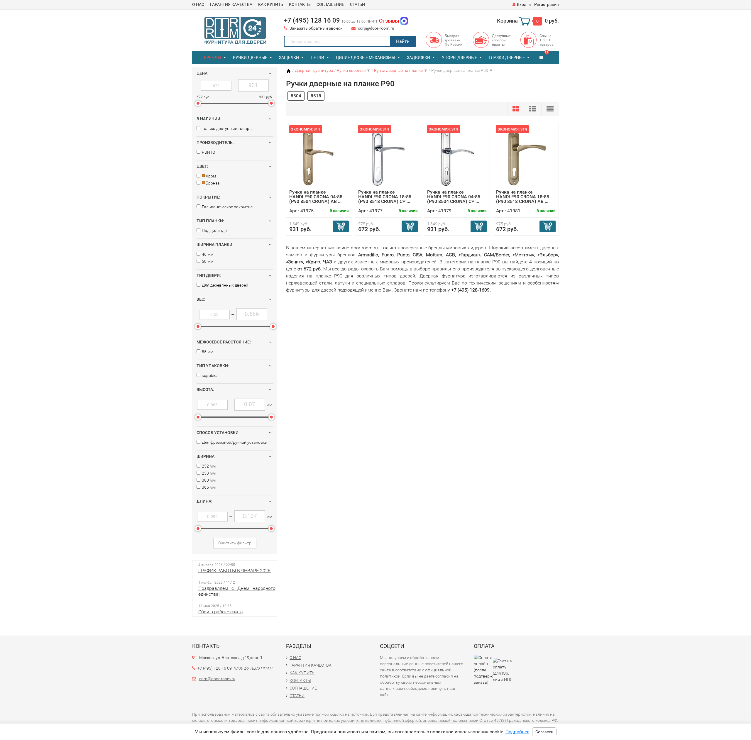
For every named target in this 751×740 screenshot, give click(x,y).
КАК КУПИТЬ (270, 4)
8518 (316, 96)
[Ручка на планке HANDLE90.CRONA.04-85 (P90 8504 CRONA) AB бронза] (319, 157)
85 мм (207, 351)
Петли (317, 57)
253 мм (209, 473)
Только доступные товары (227, 128)
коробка (210, 375)
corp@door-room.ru (376, 28)
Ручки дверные (250, 57)
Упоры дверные (459, 57)
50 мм (207, 261)
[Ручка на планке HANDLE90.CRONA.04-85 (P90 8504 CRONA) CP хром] (457, 157)
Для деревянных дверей (225, 285)
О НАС (198, 4)
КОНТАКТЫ (300, 4)
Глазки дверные (507, 57)
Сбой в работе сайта (220, 611)
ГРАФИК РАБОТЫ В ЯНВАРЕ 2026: (234, 570)
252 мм (209, 466)
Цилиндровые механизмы (365, 57)
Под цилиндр (214, 230)
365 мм (209, 487)
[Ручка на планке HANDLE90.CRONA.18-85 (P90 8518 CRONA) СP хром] (388, 157)
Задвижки (418, 57)
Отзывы (389, 21)
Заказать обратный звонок (316, 28)
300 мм (209, 480)
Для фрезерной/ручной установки (234, 442)
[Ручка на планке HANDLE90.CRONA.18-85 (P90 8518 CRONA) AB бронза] (526, 157)
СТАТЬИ (357, 4)
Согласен (544, 731)
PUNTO (208, 152)
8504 (296, 96)
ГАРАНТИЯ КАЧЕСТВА (231, 4)
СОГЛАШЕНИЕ (330, 4)
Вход (521, 4)
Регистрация (546, 4)
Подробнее (517, 731)
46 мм (207, 254)
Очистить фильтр (234, 543)
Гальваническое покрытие (227, 206)
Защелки (289, 57)
